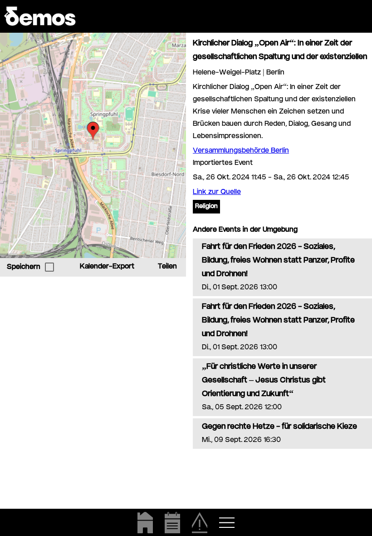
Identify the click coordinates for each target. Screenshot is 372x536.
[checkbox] (49, 267)
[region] (93, 145)
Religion (206, 206)
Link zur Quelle (217, 192)
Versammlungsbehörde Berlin (241, 151)
